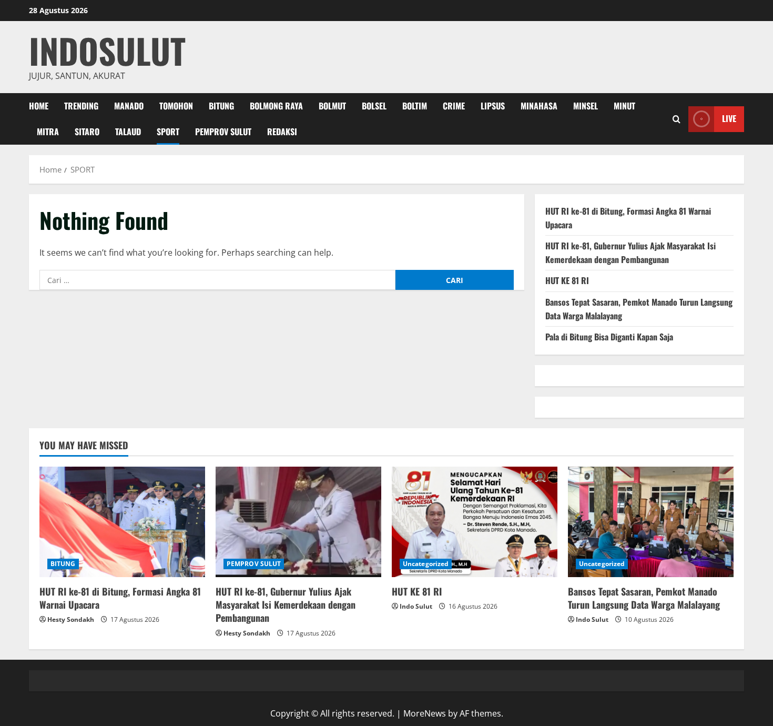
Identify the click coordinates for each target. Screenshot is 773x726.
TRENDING (81, 105)
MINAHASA (539, 105)
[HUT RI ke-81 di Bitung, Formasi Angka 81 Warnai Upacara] (122, 522)
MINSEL (585, 105)
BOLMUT (332, 105)
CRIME (454, 105)
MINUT (624, 105)
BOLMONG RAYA (276, 105)
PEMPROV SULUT (223, 131)
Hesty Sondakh (70, 619)
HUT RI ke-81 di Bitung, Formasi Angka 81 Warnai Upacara (120, 597)
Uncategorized (426, 563)
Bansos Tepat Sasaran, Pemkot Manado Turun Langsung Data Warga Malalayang (644, 597)
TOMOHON (176, 105)
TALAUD (128, 131)
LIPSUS (493, 105)
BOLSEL (374, 105)
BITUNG (221, 105)
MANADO (129, 105)
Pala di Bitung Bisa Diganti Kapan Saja (609, 336)
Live (729, 118)
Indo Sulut (416, 606)
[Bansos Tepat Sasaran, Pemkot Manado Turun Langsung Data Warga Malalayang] (651, 522)
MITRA (48, 131)
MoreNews (424, 713)
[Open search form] (676, 119)
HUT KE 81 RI (567, 280)
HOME (38, 105)
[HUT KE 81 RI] (474, 522)
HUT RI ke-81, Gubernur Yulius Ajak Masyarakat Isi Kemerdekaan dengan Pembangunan (630, 252)
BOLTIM (414, 105)
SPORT (168, 131)
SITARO (87, 131)
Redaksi (282, 131)
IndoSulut (107, 50)
